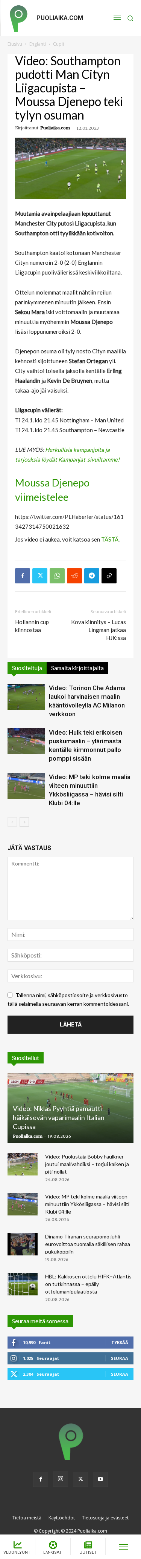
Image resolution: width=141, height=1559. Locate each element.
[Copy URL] (109, 575)
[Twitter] (39, 575)
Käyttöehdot (62, 1518)
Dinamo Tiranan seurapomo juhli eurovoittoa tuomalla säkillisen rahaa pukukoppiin (87, 1244)
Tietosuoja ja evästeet (105, 1518)
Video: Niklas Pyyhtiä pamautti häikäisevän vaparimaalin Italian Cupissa (59, 1117)
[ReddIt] (74, 575)
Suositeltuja (27, 667)
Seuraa (119, 1358)
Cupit (58, 44)
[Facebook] (22, 575)
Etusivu (15, 44)
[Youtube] (100, 1479)
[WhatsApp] (57, 575)
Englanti (37, 44)
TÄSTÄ (109, 539)
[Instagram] (60, 1479)
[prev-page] (12, 822)
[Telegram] (91, 575)
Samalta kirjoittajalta (77, 667)
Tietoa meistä (26, 1518)
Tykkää (119, 1342)
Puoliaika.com (55, 127)
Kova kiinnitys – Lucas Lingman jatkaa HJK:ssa (98, 629)
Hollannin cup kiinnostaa (32, 625)
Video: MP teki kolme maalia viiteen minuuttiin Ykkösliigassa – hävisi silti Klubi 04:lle (87, 1204)
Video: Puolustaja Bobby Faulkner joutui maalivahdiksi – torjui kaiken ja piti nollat (87, 1164)
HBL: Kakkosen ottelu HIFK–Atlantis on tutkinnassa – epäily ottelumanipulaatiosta (88, 1284)
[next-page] (24, 822)
